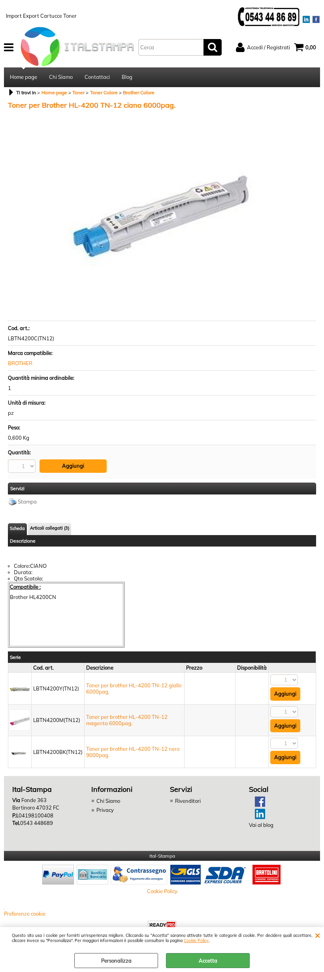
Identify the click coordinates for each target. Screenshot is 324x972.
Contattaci (97, 77)
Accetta (208, 960)
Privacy (105, 810)
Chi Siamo (61, 77)
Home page (23, 77)
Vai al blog (261, 825)
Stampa (27, 501)
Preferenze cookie (24, 913)
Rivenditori (188, 801)
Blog (127, 77)
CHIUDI (317, 935)
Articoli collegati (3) (49, 528)
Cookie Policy (196, 940)
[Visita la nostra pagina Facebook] (257, 805)
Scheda (17, 528)
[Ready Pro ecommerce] (162, 925)
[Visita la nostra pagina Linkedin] (257, 817)
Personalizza (116, 960)
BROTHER (20, 363)
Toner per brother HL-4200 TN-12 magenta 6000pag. (127, 720)
